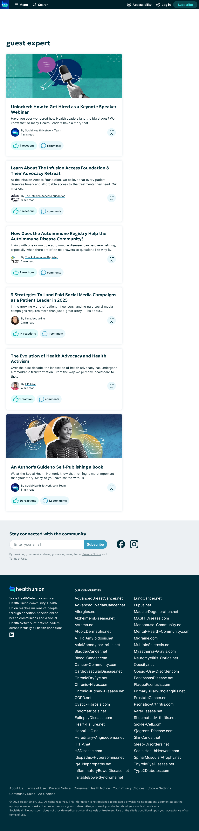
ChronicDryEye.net (91, 678)
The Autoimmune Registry (41, 257)
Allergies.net (86, 611)
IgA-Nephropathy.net (93, 764)
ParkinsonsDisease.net (154, 678)
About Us (16, 788)
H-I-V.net (82, 744)
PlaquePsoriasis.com (152, 684)
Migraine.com (146, 638)
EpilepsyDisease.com (93, 717)
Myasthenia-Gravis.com (155, 651)
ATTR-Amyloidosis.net (94, 638)
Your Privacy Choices (128, 788)
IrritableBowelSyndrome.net (99, 777)
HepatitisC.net (87, 731)
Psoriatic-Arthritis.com (154, 704)
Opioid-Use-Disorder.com (156, 671)
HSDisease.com (88, 751)
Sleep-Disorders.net (151, 744)
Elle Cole (30, 384)
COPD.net (83, 698)
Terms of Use (17, 558)
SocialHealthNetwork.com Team (45, 485)
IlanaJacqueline (35, 318)
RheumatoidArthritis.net (155, 717)
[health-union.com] (26, 590)
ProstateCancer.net (151, 698)
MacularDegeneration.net (156, 611)
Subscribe (185, 5)
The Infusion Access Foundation (45, 196)
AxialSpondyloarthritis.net (97, 645)
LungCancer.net (148, 598)
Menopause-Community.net (158, 625)
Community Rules (22, 794)
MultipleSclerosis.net (152, 645)
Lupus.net (142, 605)
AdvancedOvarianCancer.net (100, 605)
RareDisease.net (148, 711)
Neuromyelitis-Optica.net (156, 658)
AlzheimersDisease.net (95, 618)
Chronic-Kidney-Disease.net (100, 691)
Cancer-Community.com (96, 664)
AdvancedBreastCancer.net (99, 598)
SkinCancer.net (147, 737)
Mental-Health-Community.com (161, 631)
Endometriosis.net (90, 711)
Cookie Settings (159, 788)
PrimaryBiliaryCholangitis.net (159, 691)
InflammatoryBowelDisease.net (102, 770)
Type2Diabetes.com (151, 770)
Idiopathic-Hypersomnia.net (99, 757)
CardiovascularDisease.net (98, 671)
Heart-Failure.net (90, 724)
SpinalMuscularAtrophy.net (157, 757)
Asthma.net (85, 625)
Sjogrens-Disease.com (154, 731)
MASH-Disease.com (151, 618)
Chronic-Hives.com (91, 684)
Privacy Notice (91, 554)
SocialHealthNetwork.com (156, 751)
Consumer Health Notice (92, 788)
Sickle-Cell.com (147, 724)
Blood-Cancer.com (91, 658)
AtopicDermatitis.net (93, 631)
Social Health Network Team (43, 130)
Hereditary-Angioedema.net (99, 737)
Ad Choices (46, 794)
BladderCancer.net (91, 651)
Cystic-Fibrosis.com (92, 704)
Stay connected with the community (47, 534)
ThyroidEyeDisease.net (154, 764)
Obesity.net (144, 664)
